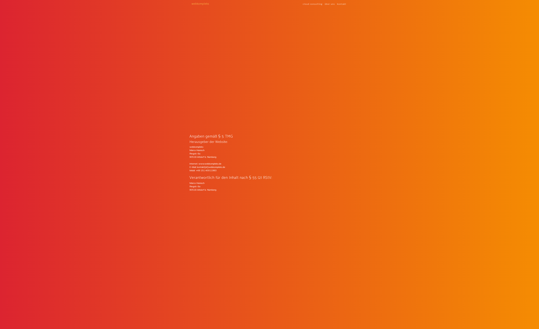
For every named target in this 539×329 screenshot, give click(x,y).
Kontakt (341, 4)
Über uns (330, 4)
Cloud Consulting (313, 4)
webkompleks (200, 4)
